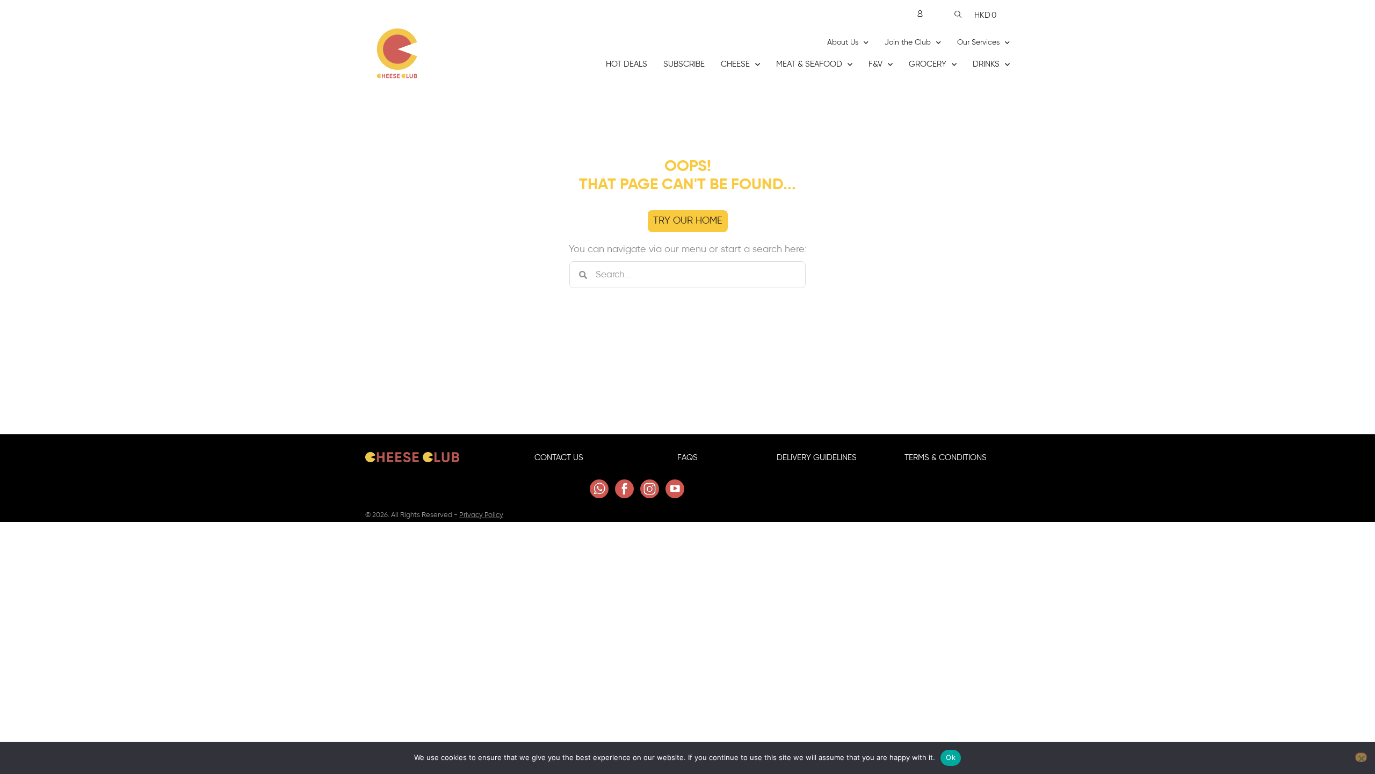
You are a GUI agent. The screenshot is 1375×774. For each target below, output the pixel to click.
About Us (842, 42)
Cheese (735, 64)
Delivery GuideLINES (817, 458)
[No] (1361, 757)
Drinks (986, 64)
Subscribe (684, 64)
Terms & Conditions (945, 458)
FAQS (687, 458)
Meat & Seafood (809, 64)
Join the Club (908, 42)
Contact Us (558, 458)
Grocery (927, 64)
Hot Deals (626, 64)
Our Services (978, 42)
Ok (951, 757)
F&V (875, 64)
